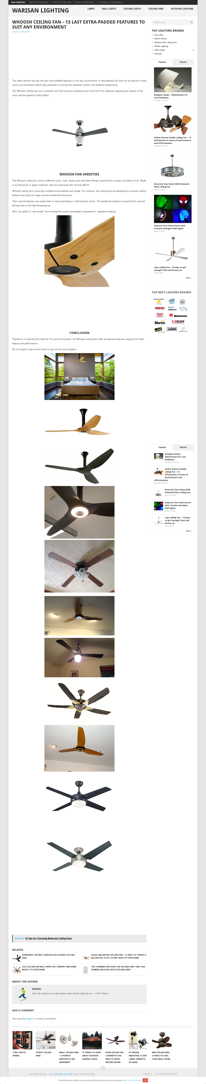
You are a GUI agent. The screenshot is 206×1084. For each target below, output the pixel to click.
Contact (147, 1074)
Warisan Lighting (40, 10)
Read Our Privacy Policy (132, 1080)
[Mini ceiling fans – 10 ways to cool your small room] (162, 1040)
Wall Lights (109, 8)
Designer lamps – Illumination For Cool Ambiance (175, 457)
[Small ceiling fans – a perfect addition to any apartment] (69, 1040)
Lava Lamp (158, 35)
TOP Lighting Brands (166, 1074)
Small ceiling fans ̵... (85, 2)
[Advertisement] (49, 56)
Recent (183, 62)
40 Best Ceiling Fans (61, 2)
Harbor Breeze (160, 38)
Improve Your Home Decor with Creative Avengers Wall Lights (178, 505)
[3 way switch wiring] (22, 1040)
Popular (162, 62)
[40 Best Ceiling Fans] (45, 1040)
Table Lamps (159, 50)
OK (145, 1080)
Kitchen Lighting (161, 46)
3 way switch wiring (38, 2)
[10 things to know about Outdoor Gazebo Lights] (92, 1040)
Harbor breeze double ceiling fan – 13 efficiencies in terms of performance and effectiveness (172, 140)
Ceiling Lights (132, 8)
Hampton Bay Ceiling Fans (165, 42)
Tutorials (158, 54)
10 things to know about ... (112, 2)
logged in (30, 1018)
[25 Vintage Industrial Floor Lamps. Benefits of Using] (138, 1040)
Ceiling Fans (156, 8)
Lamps (91, 8)
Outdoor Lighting (182, 8)
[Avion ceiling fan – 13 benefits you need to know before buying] (115, 1040)
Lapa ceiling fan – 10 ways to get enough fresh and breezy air (177, 520)
